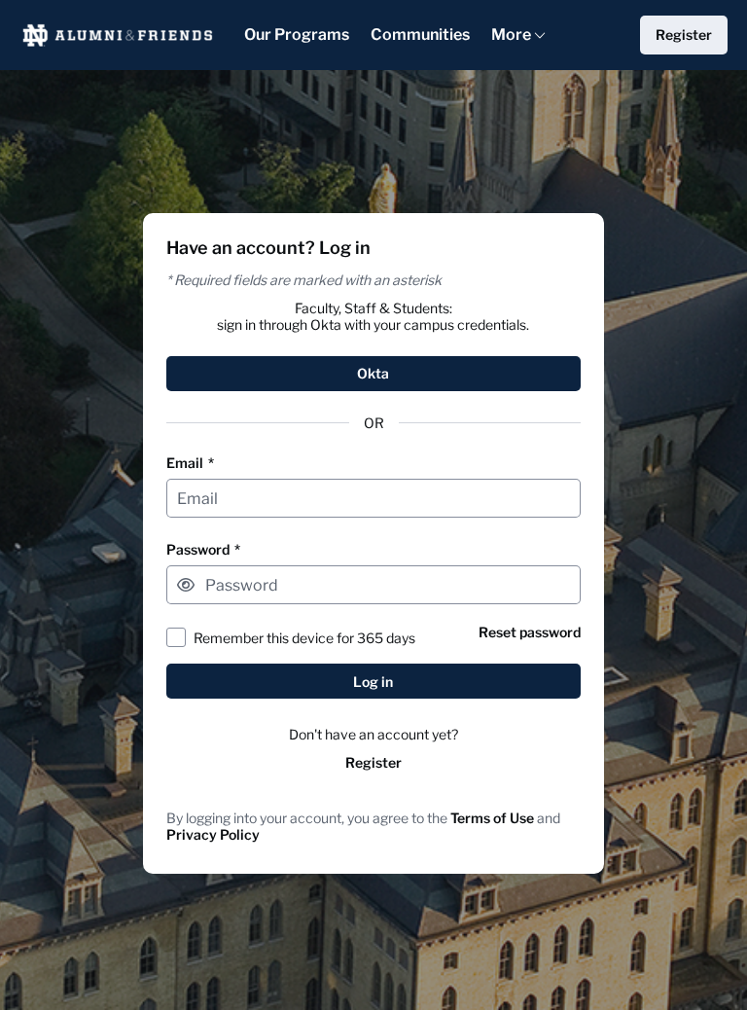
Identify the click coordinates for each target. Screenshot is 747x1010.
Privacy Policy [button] (213, 834)
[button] (185, 584)
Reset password (530, 632)
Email (190, 462)
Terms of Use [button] (492, 818)
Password (203, 549)
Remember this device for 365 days (304, 638)
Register (373, 762)
